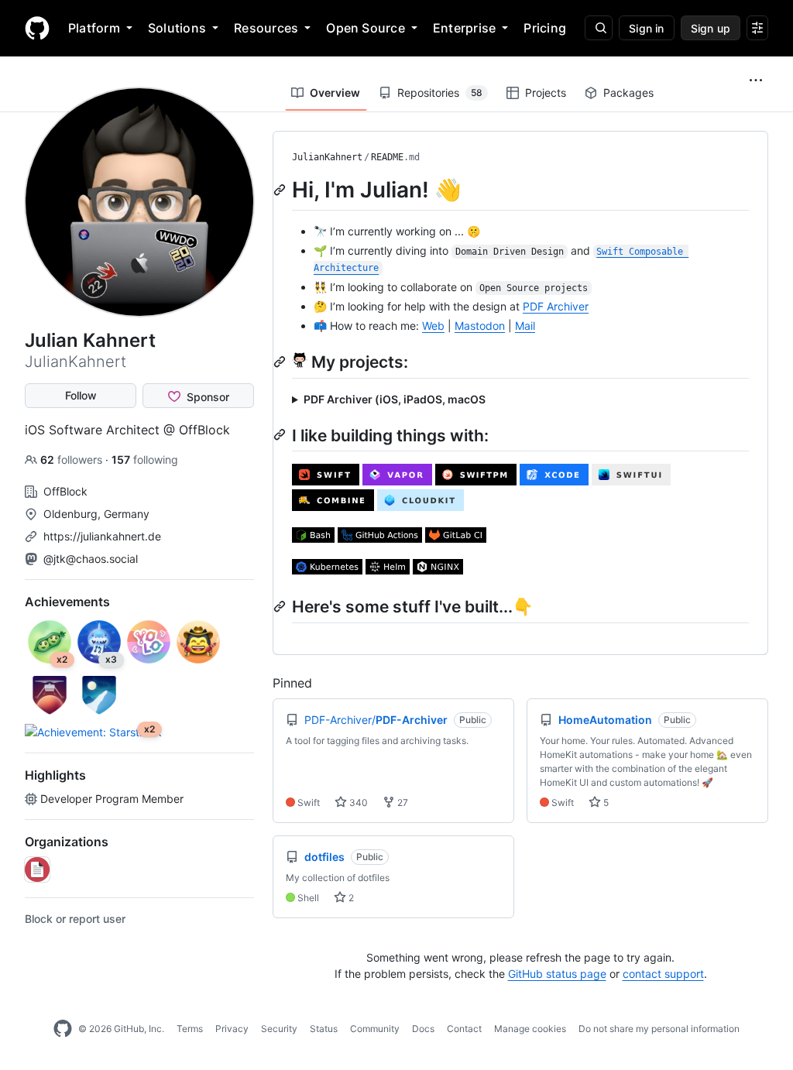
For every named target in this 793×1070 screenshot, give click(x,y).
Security (279, 1028)
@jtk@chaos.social (90, 558)
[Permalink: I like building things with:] (281, 434)
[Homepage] (37, 27)
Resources (266, 28)
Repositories (439, 92)
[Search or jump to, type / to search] (599, 27)
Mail (525, 325)
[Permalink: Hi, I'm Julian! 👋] (281, 190)
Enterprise (464, 28)
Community (375, 1028)
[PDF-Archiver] (37, 869)
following (145, 459)
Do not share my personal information (659, 1028)
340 (357, 802)
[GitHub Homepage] (62, 1029)
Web (433, 325)
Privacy (232, 1028)
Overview (335, 92)
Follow (81, 395)
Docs (423, 1028)
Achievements (67, 601)
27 (401, 802)
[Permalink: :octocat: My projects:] (281, 361)
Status (324, 1028)
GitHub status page (557, 973)
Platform (94, 28)
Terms (190, 1028)
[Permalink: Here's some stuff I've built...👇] (281, 606)
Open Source (365, 28)
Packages (628, 92)
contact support (663, 973)
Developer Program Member (112, 798)
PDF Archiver (556, 306)
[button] (755, 80)
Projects (545, 92)
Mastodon (480, 325)
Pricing (545, 28)
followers (72, 459)
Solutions (177, 28)
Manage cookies (530, 1028)
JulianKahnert (327, 157)
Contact (464, 1028)
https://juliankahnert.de (102, 536)
